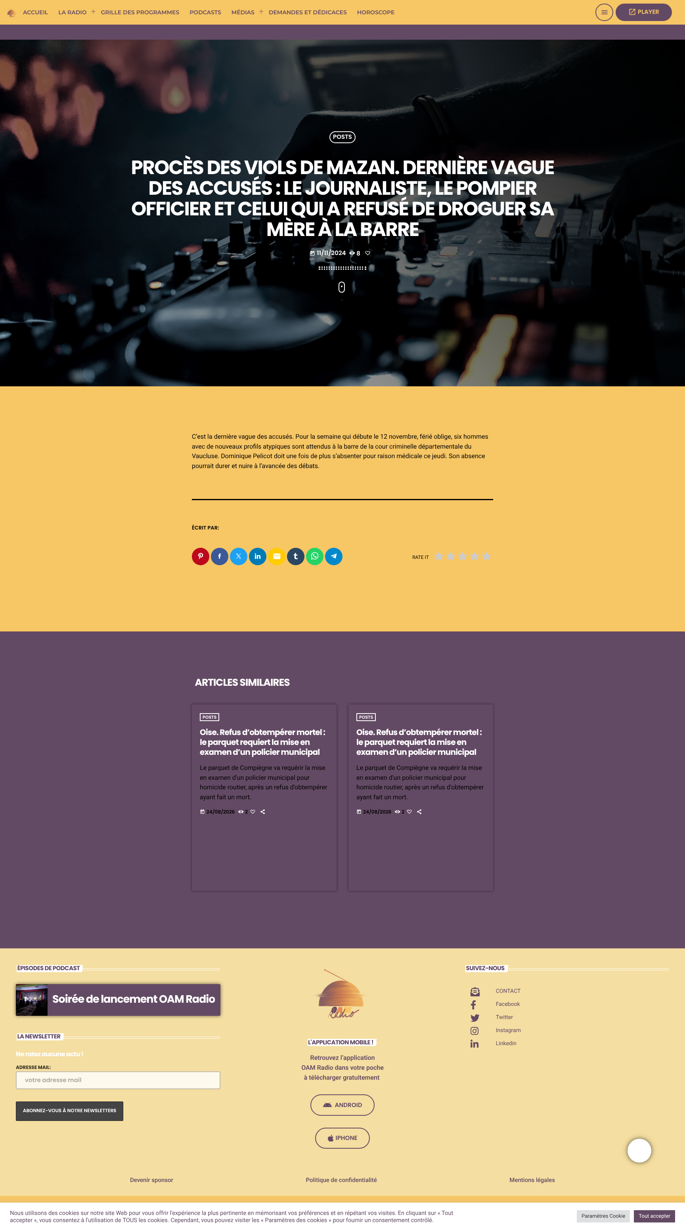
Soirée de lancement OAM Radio (133, 999)
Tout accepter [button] (654, 1216)
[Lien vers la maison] (12, 12)
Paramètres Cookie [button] (603, 1216)
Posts (342, 137)
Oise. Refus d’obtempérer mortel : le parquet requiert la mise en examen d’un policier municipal (262, 742)
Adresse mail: (33, 1067)
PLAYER (643, 12)
